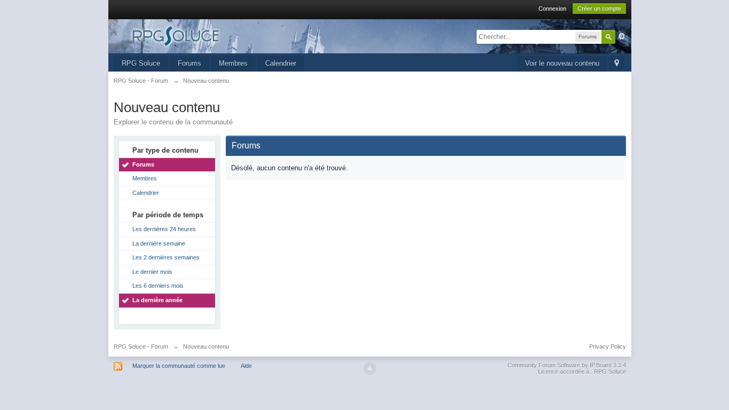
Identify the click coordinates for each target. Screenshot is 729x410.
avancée (621, 36)
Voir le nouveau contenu (562, 63)
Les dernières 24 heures (164, 229)
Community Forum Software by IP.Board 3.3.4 (567, 365)
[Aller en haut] (369, 368)
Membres (233, 63)
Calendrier (280, 63)
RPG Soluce (141, 63)
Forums (189, 63)
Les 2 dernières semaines (166, 257)
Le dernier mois (152, 272)
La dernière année (157, 300)
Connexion (552, 8)
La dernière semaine (158, 243)
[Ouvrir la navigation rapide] (616, 64)
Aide (246, 365)
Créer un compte (599, 8)
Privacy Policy (607, 346)
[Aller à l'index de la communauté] (209, 35)
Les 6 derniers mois (158, 285)
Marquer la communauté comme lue (178, 365)
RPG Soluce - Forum (141, 346)
